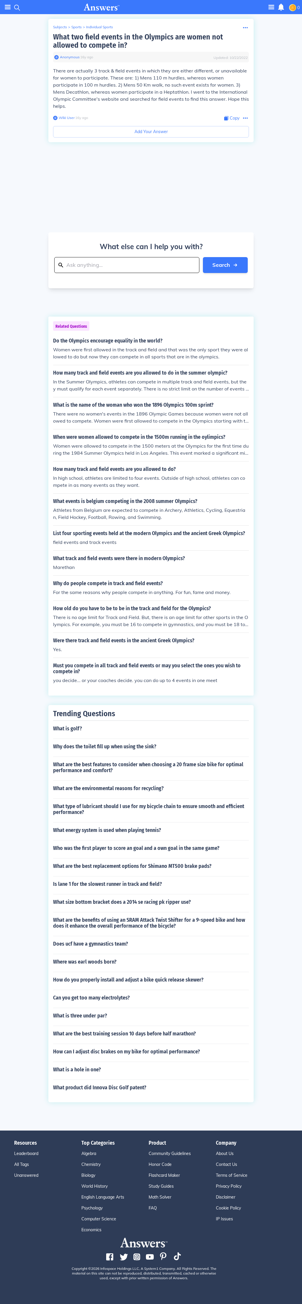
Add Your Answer (151, 131)
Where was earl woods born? (84, 962)
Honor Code (160, 1164)
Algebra (88, 1153)
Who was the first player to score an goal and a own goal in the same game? (136, 848)
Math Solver (160, 1197)
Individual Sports (99, 27)
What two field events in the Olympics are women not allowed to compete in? (138, 41)
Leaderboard (26, 1153)
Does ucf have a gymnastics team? (90, 944)
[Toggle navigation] (8, 7)
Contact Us (226, 1164)
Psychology (92, 1208)
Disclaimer (225, 1197)
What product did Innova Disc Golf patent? (99, 1087)
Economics (91, 1229)
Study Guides (161, 1186)
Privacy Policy (229, 1186)
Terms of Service (231, 1175)
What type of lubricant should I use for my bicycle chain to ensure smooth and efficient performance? (148, 809)
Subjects (60, 27)
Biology (88, 1175)
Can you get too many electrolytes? (91, 997)
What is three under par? (80, 1015)
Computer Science (98, 1219)
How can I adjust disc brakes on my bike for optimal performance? (126, 1051)
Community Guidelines (170, 1153)
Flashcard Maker (164, 1175)
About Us (225, 1153)
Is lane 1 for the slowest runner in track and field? (107, 884)
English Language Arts (102, 1197)
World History (94, 1186)
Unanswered (26, 1175)
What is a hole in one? (77, 1069)
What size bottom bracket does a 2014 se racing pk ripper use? (122, 902)
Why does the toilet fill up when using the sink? (104, 746)
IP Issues (224, 1219)
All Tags (21, 1164)
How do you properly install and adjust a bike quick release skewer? (128, 980)
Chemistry (91, 1164)
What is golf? (67, 728)
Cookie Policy (228, 1208)
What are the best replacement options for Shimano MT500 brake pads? (132, 866)
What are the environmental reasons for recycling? (108, 788)
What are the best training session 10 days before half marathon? (124, 1033)
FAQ (153, 1208)
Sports (76, 27)
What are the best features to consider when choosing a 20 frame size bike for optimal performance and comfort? (148, 767)
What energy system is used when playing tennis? (107, 830)
